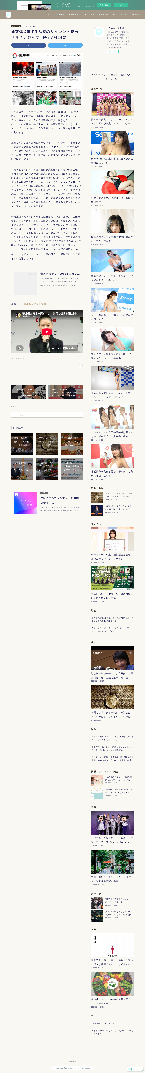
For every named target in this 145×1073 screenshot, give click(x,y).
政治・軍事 (73, 14)
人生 (114, 14)
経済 (93, 14)
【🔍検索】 (60, 14)
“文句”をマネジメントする (103, 1023)
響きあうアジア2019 (35, 304)
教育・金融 (103, 14)
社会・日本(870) (17, 359)
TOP (49, 14)
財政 (85, 14)
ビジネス (124, 14)
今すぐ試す (104, 5)
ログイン (121, 5)
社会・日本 (16, 26)
